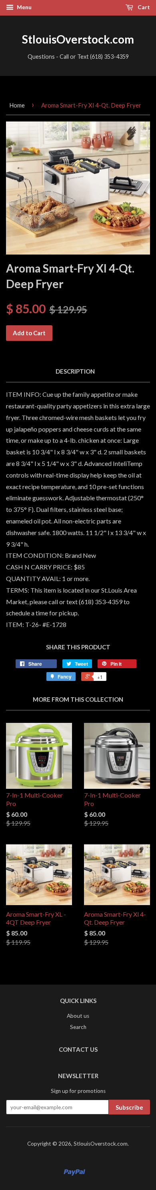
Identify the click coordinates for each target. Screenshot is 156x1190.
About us (78, 1016)
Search (78, 1027)
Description (75, 371)
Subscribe (129, 1107)
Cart (143, 7)
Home (17, 105)
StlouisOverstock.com (78, 39)
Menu (24, 7)
